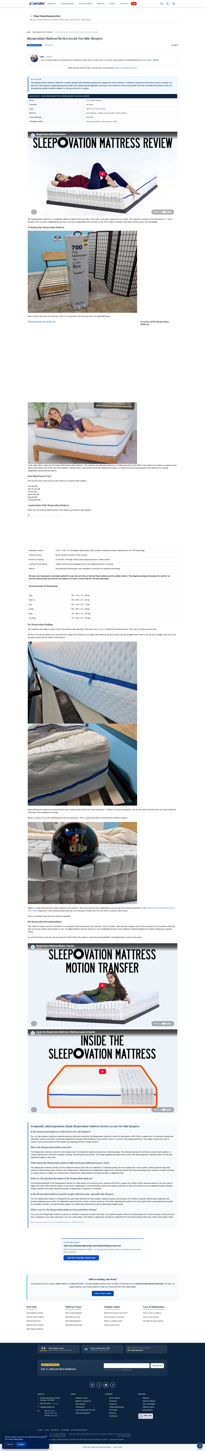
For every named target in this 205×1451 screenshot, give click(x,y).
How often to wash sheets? (153, 1321)
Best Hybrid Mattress (73, 1321)
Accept (20, 1444)
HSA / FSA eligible (149, 1404)
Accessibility (65, 1430)
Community (113, 1401)
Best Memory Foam (72, 1317)
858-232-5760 (77, 1284)
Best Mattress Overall (35, 1313)
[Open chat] (200, 1446)
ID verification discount (79, 1430)
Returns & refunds (149, 1401)
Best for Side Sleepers (35, 1317)
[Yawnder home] (37, 3)
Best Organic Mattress (35, 1329)
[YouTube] (105, 1385)
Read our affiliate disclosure (126, 68)
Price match (113, 1410)
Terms (47, 1430)
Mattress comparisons (83, 1401)
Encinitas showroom (62, 1222)
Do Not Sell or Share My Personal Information (97, 1447)
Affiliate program (148, 1407)
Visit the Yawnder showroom (81, 1258)
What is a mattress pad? (113, 1321)
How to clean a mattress (152, 1313)
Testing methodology (116, 1407)
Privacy (40, 1430)
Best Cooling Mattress (73, 1313)
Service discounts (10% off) (85, 1410)
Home (29, 32)
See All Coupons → (165, 18)
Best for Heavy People (35, 1325)
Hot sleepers (80, 1407)
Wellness (100, 3)
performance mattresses (43, 32)
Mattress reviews (82, 1398)
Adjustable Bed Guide (73, 1325)
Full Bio (156, 60)
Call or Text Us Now (102, 1293)
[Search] (161, 3)
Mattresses (52, 3)
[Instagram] (92, 1385)
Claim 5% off (157, 1366)
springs (101, 629)
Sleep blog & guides (83, 1413)
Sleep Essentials (67, 3)
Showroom (124, 3)
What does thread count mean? (116, 1313)
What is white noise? (112, 1325)
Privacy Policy (127, 1370)
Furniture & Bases (85, 3)
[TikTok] (112, 1385)
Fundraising (113, 1416)
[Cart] (173, 3)
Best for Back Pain (34, 1321)
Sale (133, 3)
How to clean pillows (151, 1317)
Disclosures (55, 1430)
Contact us (113, 1404)
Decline (10, 1444)
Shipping (146, 1398)
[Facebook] (99, 1385)
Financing (112, 1413)
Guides (112, 3)
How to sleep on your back (114, 1317)
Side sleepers (80, 1404)
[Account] (167, 3)
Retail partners (148, 1410)
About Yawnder (114, 1398)
